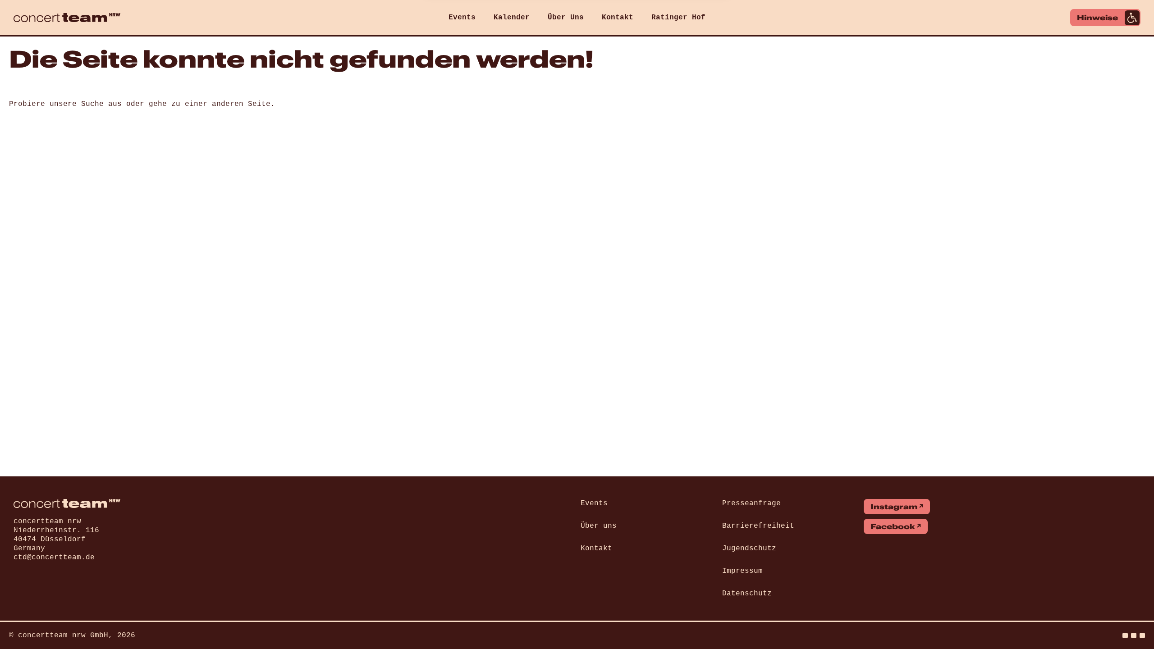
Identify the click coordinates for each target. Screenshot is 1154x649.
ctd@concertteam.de (54, 557)
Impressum (742, 571)
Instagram (893, 506)
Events (462, 18)
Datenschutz (747, 594)
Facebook (892, 526)
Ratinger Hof (678, 18)
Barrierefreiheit (758, 526)
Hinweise (1097, 17)
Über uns (599, 526)
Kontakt (617, 18)
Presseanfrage (751, 503)
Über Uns (566, 18)
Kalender (512, 18)
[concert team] (67, 17)
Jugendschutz (749, 548)
